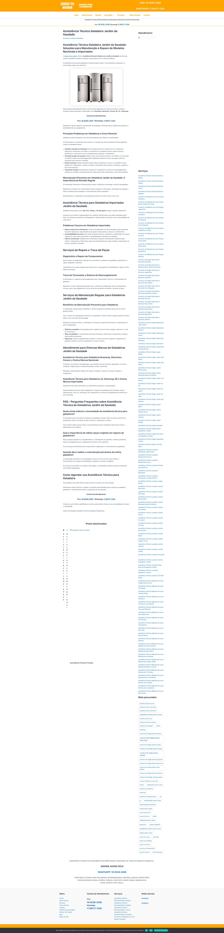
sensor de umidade (146, 841)
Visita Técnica (64, 905)
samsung (156, 837)
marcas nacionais (144, 816)
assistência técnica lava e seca (151, 714)
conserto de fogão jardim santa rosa (151, 763)
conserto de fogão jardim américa (150, 733)
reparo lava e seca (146, 833)
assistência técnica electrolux (147, 710)
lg (140, 800)
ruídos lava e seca (144, 837)
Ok (146, 930)
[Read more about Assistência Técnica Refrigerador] (67, 530)
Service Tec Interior (65, 912)
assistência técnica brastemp (147, 707)
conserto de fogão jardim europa (151, 749)
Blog (60, 914)
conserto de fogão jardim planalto (149, 754)
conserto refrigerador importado (148, 781)
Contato (62, 907)
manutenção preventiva (148, 804)
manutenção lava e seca (152, 800)
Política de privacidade (67, 910)
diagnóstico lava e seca (154, 785)
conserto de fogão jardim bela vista (150, 739)
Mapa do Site (63, 917)
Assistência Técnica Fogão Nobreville (150, 343)
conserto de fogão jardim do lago (150, 745)
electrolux (143, 792)
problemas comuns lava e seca (150, 829)
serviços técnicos (144, 852)
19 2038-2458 (153, 3)
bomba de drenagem (146, 726)
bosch (158, 726)
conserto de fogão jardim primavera (151, 759)
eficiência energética (146, 789)
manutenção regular (146, 809)
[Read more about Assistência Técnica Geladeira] (63, 530)
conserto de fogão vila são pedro (151, 777)
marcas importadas (144, 812)
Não (151, 930)
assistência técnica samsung (147, 722)
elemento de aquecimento (148, 796)
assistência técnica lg (145, 718)
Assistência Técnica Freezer (81, 663)
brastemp (143, 730)
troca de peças (157, 852)
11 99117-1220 (157, 8)
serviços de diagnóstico (147, 848)
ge (160, 796)
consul (142, 785)
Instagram (145, 903)
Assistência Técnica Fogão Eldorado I (150, 425)
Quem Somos (63, 900)
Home (61, 898)
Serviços (62, 903)
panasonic (143, 824)
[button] (113, 15)
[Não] (222, 930)
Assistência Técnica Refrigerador (67, 571)
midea (155, 816)
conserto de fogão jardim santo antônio (150, 768)
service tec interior (144, 844)
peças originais (155, 824)
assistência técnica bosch (146, 703)
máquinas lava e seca (147, 820)
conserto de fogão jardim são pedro (151, 773)
